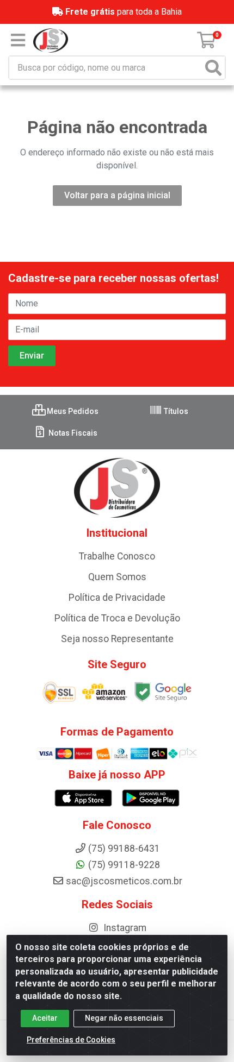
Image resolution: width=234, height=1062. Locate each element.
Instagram (123, 927)
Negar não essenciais (124, 1018)
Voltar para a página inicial (117, 195)
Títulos (175, 411)
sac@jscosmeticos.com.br (124, 881)
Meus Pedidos (71, 411)
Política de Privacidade (117, 597)
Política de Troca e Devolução (117, 618)
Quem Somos (117, 576)
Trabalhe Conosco (117, 556)
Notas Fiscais (72, 433)
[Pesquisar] (213, 67)
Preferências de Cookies (71, 1039)
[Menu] (18, 40)
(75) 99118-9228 (124, 864)
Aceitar (45, 1018)
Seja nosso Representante (117, 638)
